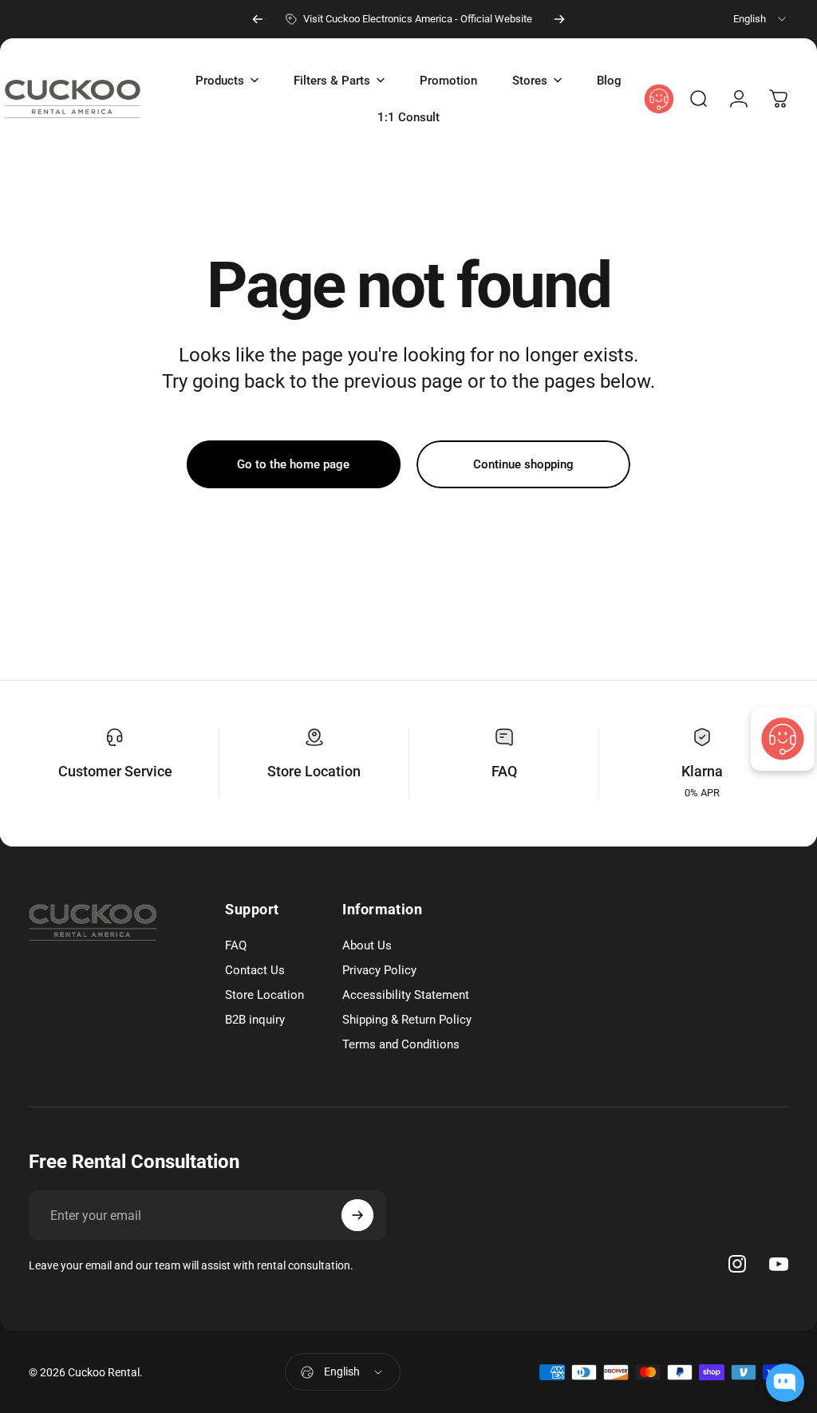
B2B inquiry (255, 1019)
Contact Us (255, 970)
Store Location (314, 771)
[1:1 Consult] (783, 739)
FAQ (504, 771)
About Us (367, 945)
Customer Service (115, 771)
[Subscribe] (357, 1215)
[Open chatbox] (785, 1383)
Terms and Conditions (401, 1044)
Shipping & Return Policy (407, 1019)
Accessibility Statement (405, 995)
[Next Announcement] (559, 19)
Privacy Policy (379, 970)
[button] (227, 80)
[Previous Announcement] (257, 19)
